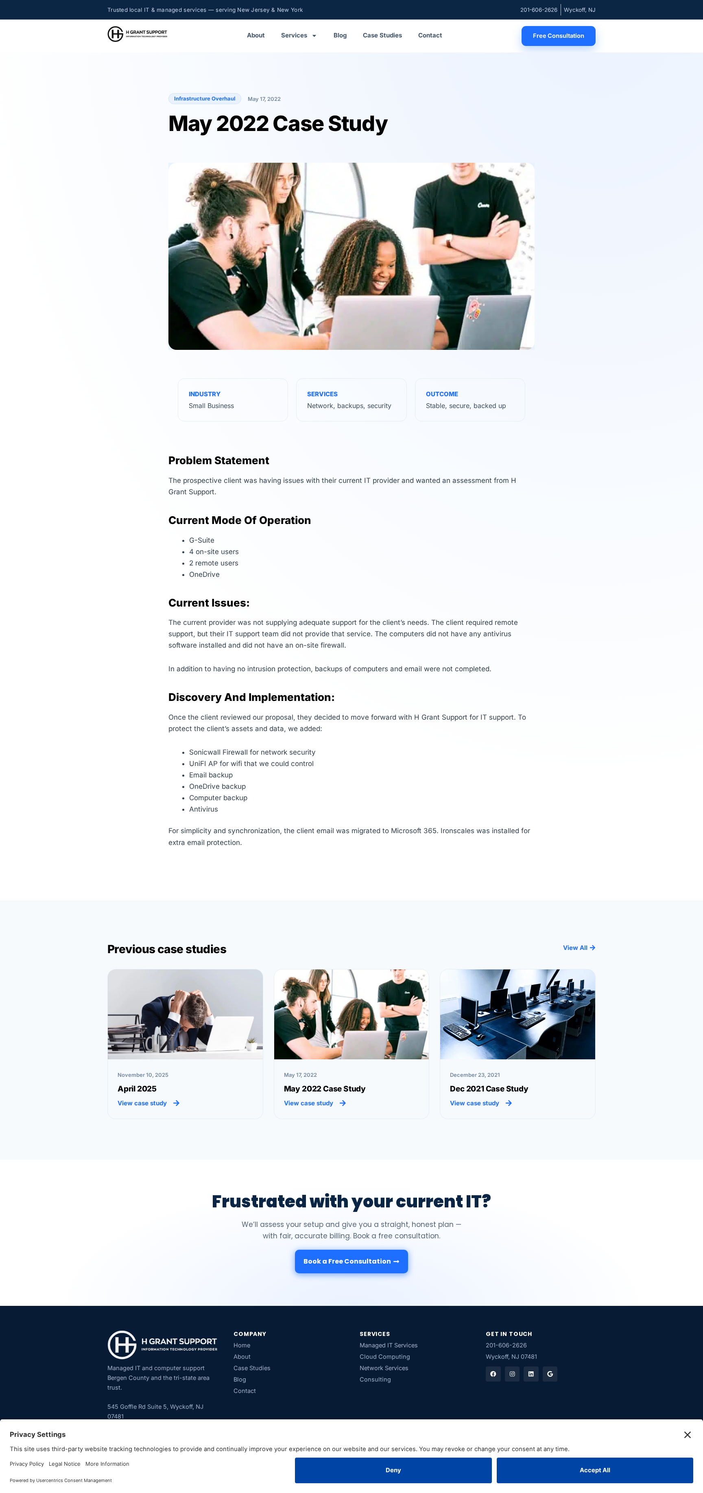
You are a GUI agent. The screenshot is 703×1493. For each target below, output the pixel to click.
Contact (430, 35)
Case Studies (382, 35)
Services (294, 35)
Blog (340, 35)
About (256, 35)
